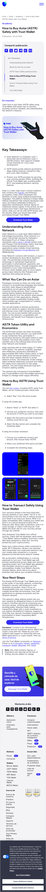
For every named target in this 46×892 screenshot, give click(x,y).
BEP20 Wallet (12, 785)
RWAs (32, 740)
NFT (29, 731)
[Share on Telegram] (20, 50)
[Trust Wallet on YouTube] (38, 709)
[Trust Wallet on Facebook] (7, 709)
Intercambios (32, 725)
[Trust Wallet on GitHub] (12, 709)
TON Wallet (11, 778)
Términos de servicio (11, 825)
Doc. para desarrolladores (33, 757)
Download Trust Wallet (23, 220)
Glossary (9, 813)
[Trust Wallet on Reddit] (25, 709)
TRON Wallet (12, 772)
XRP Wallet (11, 775)
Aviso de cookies (9, 839)
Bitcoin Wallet (12, 766)
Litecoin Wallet (10, 781)
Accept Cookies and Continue (23, 888)
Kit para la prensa (10, 803)
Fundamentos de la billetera (33, 762)
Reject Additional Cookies (23, 881)
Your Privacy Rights (23, 875)
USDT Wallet (12, 769)
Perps (32, 743)
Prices (12, 756)
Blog (8, 810)
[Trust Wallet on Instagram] (16, 709)
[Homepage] (4, 4)
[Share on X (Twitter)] (11, 50)
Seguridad (10, 807)
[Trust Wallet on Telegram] (29, 709)
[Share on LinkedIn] (25, 50)
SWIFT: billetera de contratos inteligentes (33, 736)
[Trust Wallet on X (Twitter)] (21, 709)
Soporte (9, 821)
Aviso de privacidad (10, 830)
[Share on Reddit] (16, 50)
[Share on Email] (30, 50)
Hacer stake (32, 728)
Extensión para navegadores (12, 727)
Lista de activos (30, 769)
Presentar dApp (33, 766)
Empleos (9, 799)
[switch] (41, 4)
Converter (11, 759)
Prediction (34, 747)
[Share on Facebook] (6, 50)
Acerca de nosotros (10, 795)
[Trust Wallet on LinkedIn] (34, 709)
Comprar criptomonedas (33, 721)
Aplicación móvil (11, 721)
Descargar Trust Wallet (17, 689)
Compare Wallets (10, 817)
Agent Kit (33, 774)
